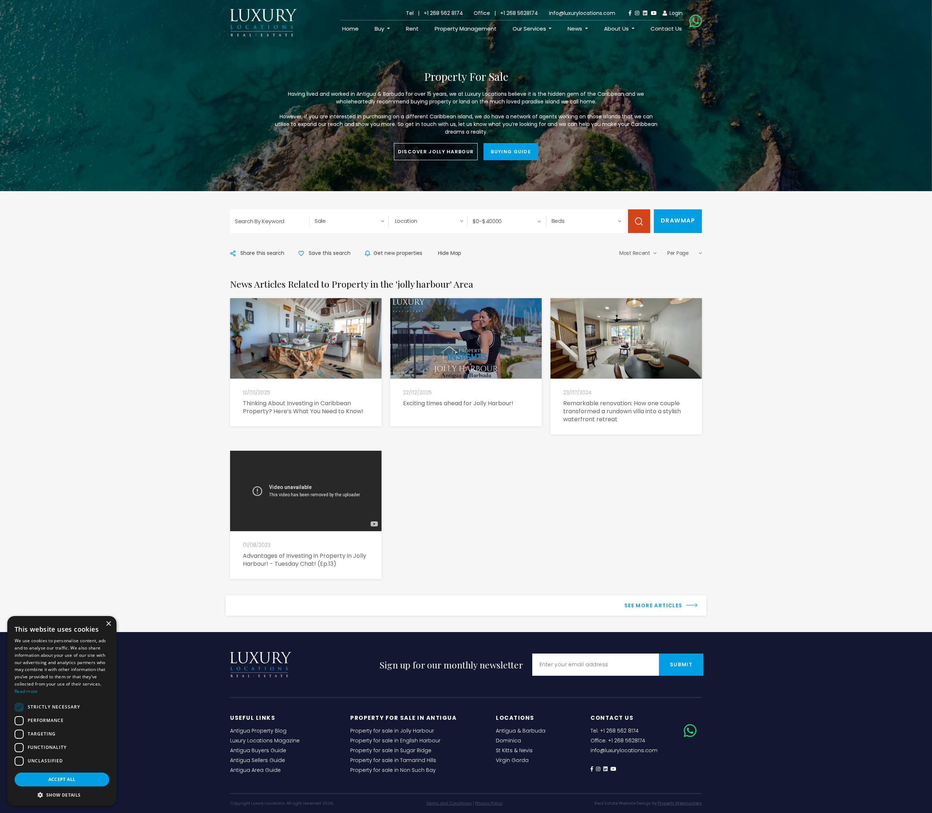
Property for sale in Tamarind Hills (393, 760)
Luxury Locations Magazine (265, 740)
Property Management (466, 28)
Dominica (508, 740)
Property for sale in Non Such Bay (393, 770)
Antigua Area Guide (255, 770)
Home (350, 28)
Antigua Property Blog (258, 730)
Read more (26, 691)
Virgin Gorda (512, 760)
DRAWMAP (678, 220)
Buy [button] (380, 28)
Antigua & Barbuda (520, 730)
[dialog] (61, 711)
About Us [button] (617, 28)
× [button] (108, 624)
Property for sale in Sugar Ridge (390, 750)
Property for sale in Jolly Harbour (392, 730)
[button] (62, 794)
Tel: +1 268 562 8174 (615, 730)
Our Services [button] (530, 28)
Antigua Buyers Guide (258, 750)
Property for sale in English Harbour (395, 740)
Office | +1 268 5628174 (506, 13)
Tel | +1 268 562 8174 (434, 13)
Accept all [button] (62, 779)
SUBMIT (681, 664)
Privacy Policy (488, 803)
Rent (412, 28)
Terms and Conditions (449, 803)
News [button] (576, 28)
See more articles (654, 605)
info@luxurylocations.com (582, 13)
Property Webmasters (680, 803)
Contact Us (666, 28)
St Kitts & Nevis (514, 750)
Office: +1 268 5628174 (618, 740)
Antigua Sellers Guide (257, 760)
